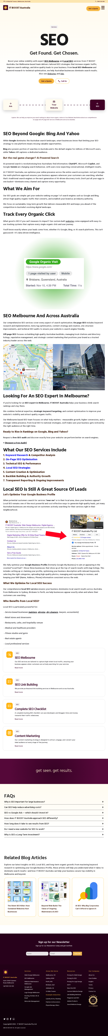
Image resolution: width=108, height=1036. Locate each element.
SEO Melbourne (51, 60)
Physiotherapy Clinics (52, 1005)
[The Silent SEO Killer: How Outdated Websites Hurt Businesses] (20, 901)
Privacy (91, 988)
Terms (91, 985)
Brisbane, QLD (50, 985)
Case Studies (93, 978)
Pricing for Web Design (74, 975)
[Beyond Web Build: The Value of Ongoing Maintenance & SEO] (54, 901)
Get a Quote (93, 8)
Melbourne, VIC (51, 975)
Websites (51, 73)
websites (70, 221)
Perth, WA (49, 981)
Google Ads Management (28, 988)
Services (54, 27)
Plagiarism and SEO (73, 998)
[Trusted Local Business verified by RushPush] (97, 1000)
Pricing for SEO (72, 978)
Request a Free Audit (16, 442)
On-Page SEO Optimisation (21, 459)
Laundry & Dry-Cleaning (53, 999)
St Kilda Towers (51, 991)
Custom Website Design (74, 991)
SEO (17, 653)
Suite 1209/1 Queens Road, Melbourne (9, 981)
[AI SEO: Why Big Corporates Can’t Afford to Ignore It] (87, 901)
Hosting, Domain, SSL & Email (31, 997)
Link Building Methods (74, 994)
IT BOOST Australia (10, 977)
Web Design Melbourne (31, 975)
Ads (62, 73)
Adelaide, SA (50, 988)
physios (41, 612)
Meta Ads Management (32, 1001)
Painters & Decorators (53, 1002)
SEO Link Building (26, 684)
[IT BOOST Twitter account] (4, 1019)
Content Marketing (27, 735)
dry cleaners (52, 612)
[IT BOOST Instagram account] (7, 1019)
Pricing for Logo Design (74, 981)
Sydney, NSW (50, 978)
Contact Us (92, 991)
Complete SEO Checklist (30, 708)
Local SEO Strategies (18, 468)
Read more (19, 667)
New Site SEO (71, 988)
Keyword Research (16, 455)
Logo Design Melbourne (32, 992)
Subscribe (77, 953)
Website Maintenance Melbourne (31, 982)
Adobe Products (72, 1001)
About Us (91, 975)
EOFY (69, 985)
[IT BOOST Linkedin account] (13, 1019)
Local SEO (68, 60)
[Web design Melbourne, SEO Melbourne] (11, 972)
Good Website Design (74, 1004)
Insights (91, 981)
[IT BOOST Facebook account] (10, 1019)
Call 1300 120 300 (8, 986)
